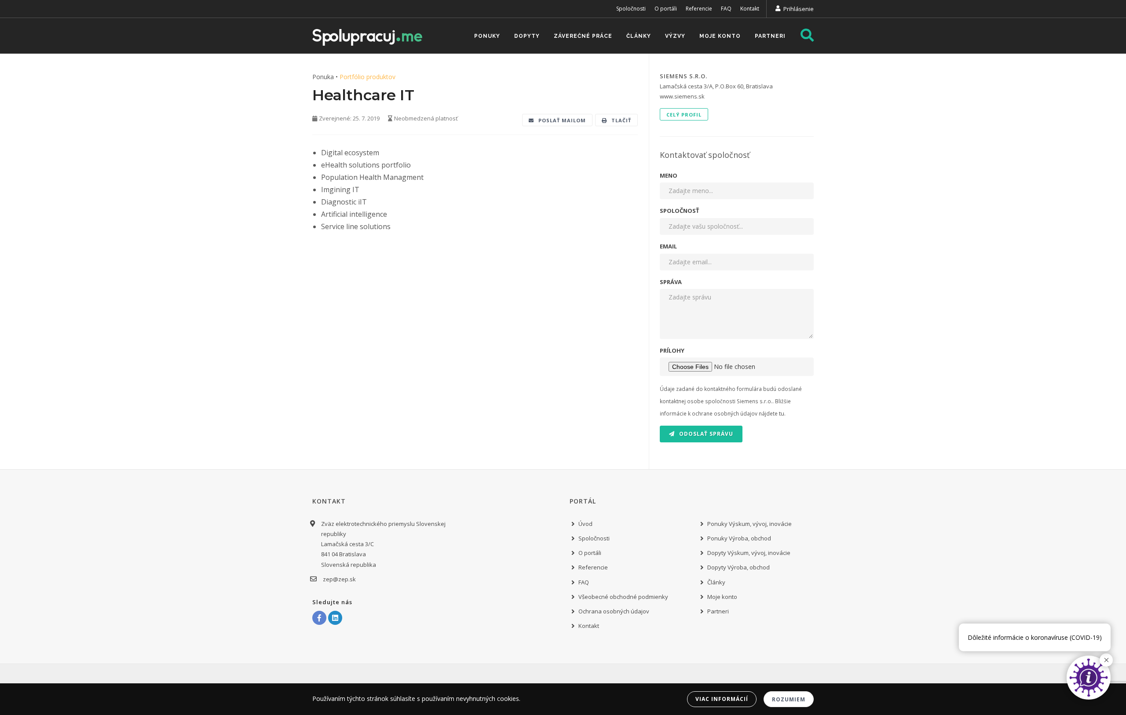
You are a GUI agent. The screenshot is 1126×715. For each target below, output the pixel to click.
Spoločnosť (679, 211)
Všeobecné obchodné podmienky (623, 597)
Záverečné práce (583, 36)
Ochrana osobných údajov (613, 611)
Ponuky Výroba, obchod (739, 538)
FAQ (726, 8)
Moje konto (720, 36)
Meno (668, 175)
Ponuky (487, 36)
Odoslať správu (705, 434)
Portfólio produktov (367, 77)
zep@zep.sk (339, 579)
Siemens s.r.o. (683, 76)
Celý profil (684, 114)
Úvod (585, 524)
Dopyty (527, 36)
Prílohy (672, 350)
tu (781, 413)
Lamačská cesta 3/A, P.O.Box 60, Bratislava (716, 86)
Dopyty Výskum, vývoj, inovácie (748, 553)
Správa (671, 282)
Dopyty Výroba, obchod (738, 567)
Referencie (699, 8)
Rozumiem (788, 699)
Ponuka (323, 77)
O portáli (665, 8)
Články (638, 36)
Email (668, 246)
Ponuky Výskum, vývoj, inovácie (749, 524)
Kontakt (749, 8)
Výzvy (675, 36)
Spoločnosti (631, 8)
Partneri (770, 36)
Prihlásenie (798, 9)
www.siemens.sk (682, 96)
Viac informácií (721, 699)
